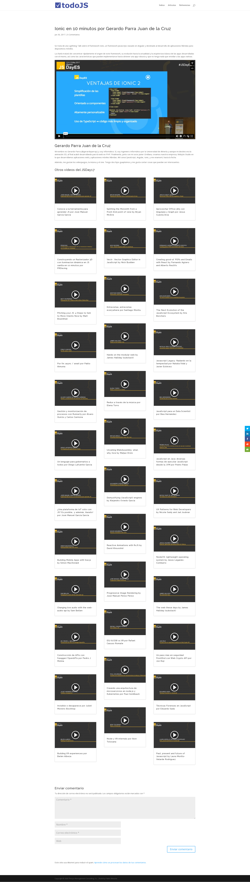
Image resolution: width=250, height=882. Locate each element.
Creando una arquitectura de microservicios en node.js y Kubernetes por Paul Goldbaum (123, 691)
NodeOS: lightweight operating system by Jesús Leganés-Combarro (172, 560)
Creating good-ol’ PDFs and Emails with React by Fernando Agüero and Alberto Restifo (174, 262)
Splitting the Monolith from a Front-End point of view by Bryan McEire (124, 212)
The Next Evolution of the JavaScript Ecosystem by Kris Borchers (171, 313)
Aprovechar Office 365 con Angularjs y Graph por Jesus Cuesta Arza (170, 212)
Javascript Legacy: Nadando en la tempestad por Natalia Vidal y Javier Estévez (173, 364)
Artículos (172, 5)
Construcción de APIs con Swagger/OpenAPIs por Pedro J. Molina (74, 658)
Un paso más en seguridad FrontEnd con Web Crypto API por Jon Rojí (174, 658)
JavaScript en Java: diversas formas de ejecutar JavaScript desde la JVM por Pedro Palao (172, 462)
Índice (162, 5)
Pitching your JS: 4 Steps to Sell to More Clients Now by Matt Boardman (74, 316)
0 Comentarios (73, 34)
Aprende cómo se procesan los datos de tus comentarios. (120, 862)
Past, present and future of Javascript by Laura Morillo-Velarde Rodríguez (170, 756)
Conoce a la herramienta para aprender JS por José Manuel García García (72, 212)
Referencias (184, 5)
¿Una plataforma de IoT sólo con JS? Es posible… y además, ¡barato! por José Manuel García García (75, 512)
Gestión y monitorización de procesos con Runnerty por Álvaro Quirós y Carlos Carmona (75, 414)
